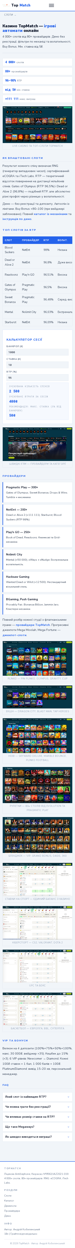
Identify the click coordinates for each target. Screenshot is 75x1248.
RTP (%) (11, 371)
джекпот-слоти (14, 635)
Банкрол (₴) (14, 346)
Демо (7, 1216)
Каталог (9, 1200)
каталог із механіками (51, 214)
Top (20, 5)
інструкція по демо (16, 219)
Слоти (8, 14)
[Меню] (51, 5)
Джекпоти (10, 1206)
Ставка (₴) (13, 359)
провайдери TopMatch (33, 625)
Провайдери (12, 1211)
